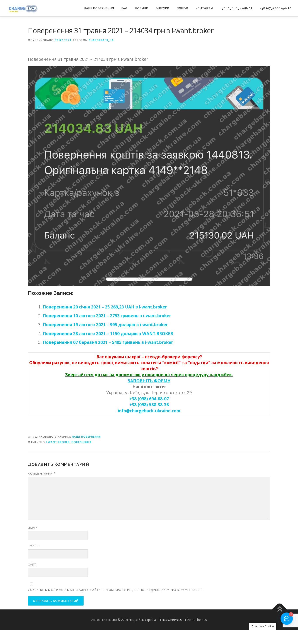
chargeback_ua (101, 40)
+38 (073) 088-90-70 (275, 8)
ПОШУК (182, 8)
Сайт (32, 564)
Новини (141, 8)
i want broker (58, 442)
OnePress (175, 620)
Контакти (204, 8)
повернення (81, 442)
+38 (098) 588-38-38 (149, 404)
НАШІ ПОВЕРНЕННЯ (99, 8)
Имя (33, 527)
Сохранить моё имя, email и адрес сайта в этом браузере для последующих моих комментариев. (116, 590)
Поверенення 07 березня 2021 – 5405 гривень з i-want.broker (108, 342)
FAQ (125, 8)
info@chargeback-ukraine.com (149, 411)
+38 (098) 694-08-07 (236, 8)
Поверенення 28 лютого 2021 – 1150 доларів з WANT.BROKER (108, 333)
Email (34, 546)
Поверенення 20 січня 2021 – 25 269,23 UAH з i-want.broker (105, 307)
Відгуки (162, 8)
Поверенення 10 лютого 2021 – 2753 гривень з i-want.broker (107, 315)
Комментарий (42, 473)
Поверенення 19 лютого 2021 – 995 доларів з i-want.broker (105, 324)
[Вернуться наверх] (279, 609)
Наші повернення (86, 437)
